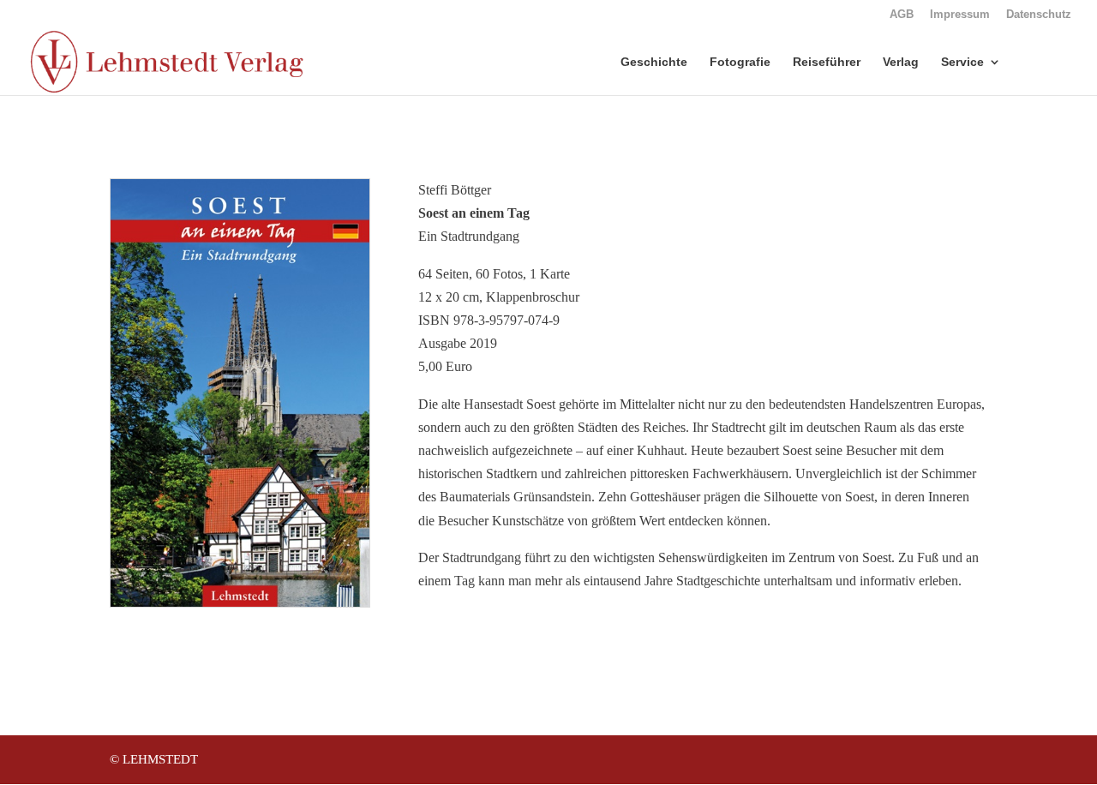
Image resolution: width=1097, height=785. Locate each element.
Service (962, 62)
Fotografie (740, 62)
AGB (902, 15)
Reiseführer (826, 62)
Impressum (960, 15)
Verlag (901, 62)
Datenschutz (1038, 15)
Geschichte (653, 62)
